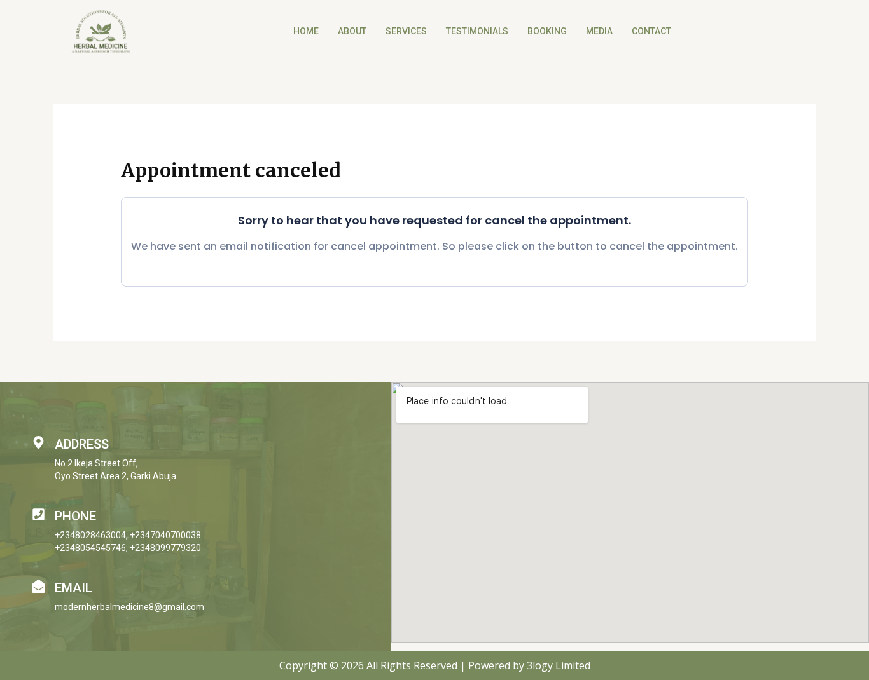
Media (599, 31)
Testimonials (477, 31)
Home (306, 31)
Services (406, 31)
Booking (547, 31)
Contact (651, 31)
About (352, 31)
